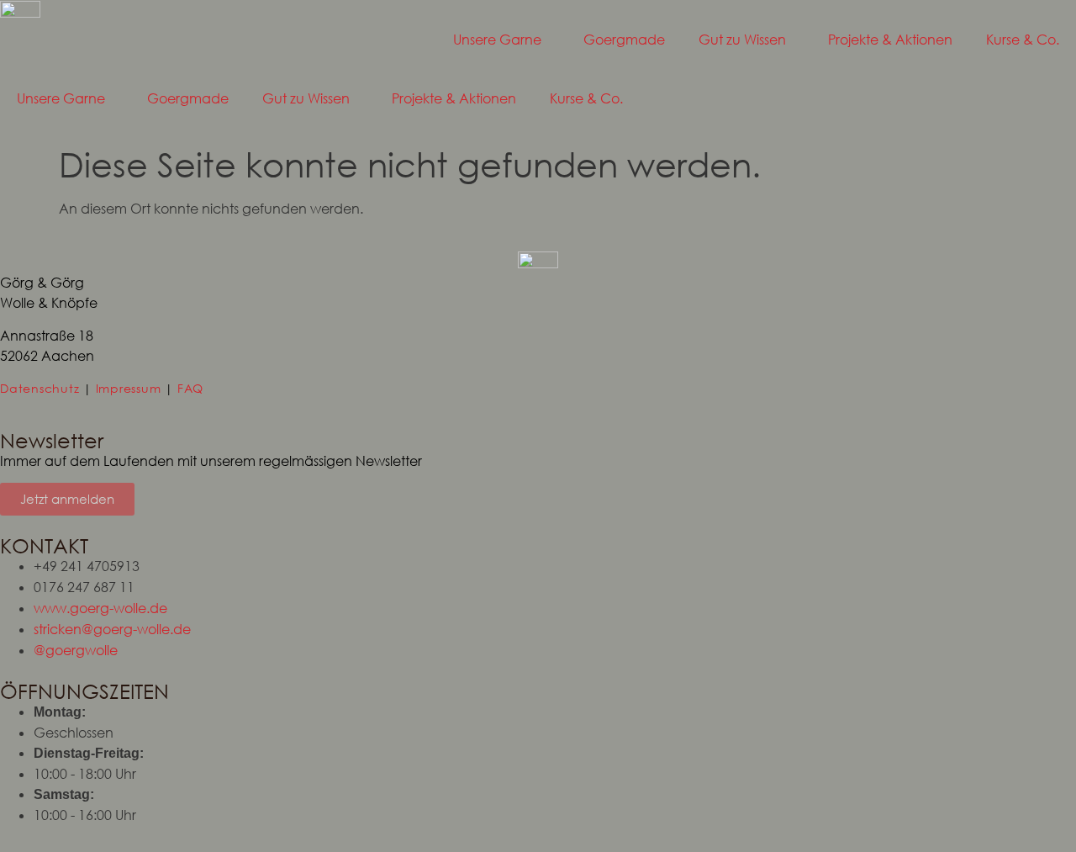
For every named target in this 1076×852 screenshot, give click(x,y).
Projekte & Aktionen (890, 39)
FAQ (190, 388)
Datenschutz (39, 388)
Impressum (128, 388)
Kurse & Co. (1022, 39)
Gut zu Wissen (742, 39)
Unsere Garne (497, 39)
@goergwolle (76, 650)
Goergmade (624, 39)
